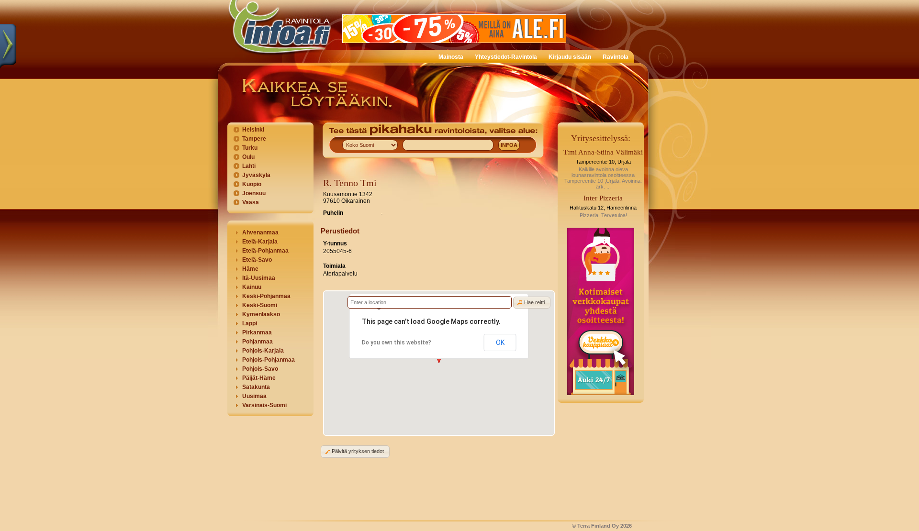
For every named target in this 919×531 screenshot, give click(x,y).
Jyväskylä (256, 175)
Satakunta (256, 387)
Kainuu (251, 287)
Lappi (249, 323)
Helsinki (253, 129)
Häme (250, 269)
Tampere (254, 138)
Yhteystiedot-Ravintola (506, 57)
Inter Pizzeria (603, 198)
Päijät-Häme (259, 378)
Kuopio (251, 184)
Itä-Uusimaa (258, 278)
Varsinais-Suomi (264, 405)
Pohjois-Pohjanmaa (268, 359)
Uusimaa (254, 396)
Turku (250, 147)
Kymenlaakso (261, 314)
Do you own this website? (396, 342)
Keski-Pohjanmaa (266, 296)
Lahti (249, 166)
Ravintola (615, 57)
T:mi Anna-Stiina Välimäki (603, 152)
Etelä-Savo (257, 259)
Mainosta (450, 57)
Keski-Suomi (259, 305)
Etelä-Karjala (260, 241)
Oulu (248, 157)
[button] (531, 303)
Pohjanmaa (257, 341)
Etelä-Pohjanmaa (265, 250)
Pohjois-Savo (260, 368)
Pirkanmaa (257, 332)
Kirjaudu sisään (570, 57)
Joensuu (254, 193)
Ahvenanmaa (260, 232)
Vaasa (250, 202)
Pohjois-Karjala (263, 350)
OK (500, 342)
